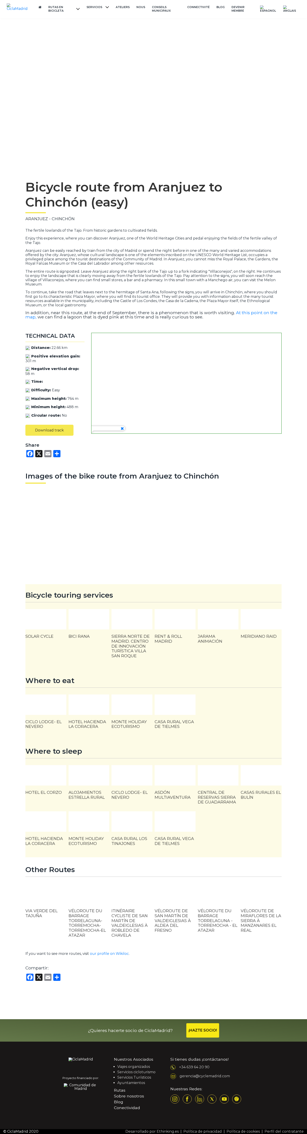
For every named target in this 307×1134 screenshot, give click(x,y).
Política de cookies (243, 1131)
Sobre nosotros (129, 1096)
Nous (140, 7)
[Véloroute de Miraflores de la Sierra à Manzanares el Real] (261, 912)
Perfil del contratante (284, 1131)
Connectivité (198, 7)
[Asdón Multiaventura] (175, 784)
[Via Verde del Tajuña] (45, 904)
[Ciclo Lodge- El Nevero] (45, 714)
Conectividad (127, 1107)
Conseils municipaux (161, 8)
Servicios (94, 7)
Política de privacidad (202, 1131)
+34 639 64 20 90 (194, 1067)
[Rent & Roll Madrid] (175, 628)
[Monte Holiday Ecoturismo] (131, 714)
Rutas (119, 1090)
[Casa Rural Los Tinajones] (131, 830)
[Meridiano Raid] (261, 626)
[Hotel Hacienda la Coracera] (89, 714)
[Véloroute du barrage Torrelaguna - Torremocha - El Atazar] (218, 912)
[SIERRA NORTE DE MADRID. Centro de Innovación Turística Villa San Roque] (131, 636)
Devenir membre (238, 8)
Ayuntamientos (131, 1083)
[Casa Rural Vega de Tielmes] (175, 714)
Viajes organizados (133, 1066)
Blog (220, 7)
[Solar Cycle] (45, 626)
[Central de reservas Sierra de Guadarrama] (218, 787)
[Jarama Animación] (218, 628)
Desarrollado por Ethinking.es (152, 1131)
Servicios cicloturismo (136, 1072)
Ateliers (123, 7)
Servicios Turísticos (134, 1077)
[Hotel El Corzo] (45, 782)
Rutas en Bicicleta (56, 8)
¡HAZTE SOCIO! (203, 1030)
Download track (49, 430)
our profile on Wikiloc (109, 953)
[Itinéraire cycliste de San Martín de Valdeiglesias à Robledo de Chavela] (131, 914)
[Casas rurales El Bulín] (261, 784)
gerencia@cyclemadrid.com (205, 1076)
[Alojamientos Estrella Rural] (89, 784)
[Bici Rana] (89, 626)
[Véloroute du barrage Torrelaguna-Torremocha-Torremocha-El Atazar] (89, 913)
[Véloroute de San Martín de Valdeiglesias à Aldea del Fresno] (175, 912)
